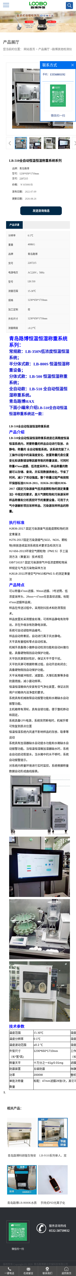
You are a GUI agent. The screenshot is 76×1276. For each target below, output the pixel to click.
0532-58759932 (59, 1230)
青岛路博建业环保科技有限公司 (51, 1264)
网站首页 (29, 49)
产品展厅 (44, 49)
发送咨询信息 (41, 210)
